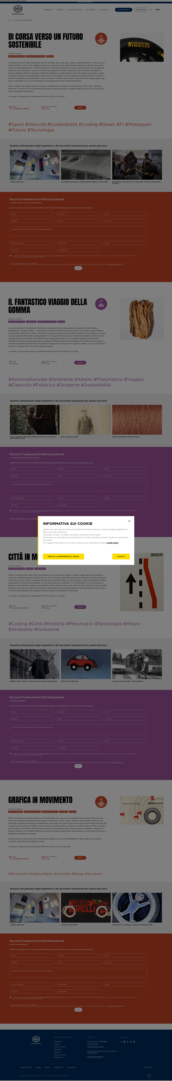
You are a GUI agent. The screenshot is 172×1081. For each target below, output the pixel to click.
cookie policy (113, 543)
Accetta (121, 556)
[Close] (129, 521)
